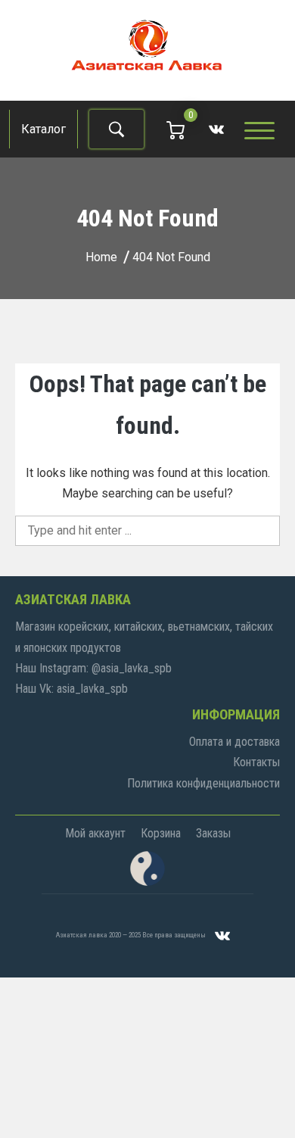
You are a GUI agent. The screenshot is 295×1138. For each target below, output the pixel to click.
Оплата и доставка (234, 741)
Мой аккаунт (95, 833)
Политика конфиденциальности (203, 783)
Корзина (161, 833)
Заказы (213, 833)
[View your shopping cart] (175, 129)
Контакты (256, 762)
